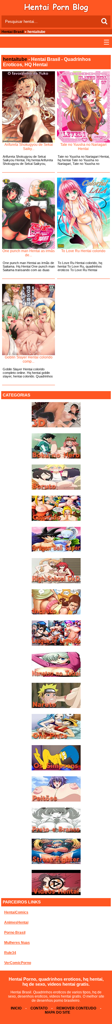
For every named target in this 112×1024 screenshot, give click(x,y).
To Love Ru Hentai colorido (83, 251)
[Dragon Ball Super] (56, 551)
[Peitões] (56, 800)
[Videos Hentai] (56, 894)
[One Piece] (56, 738)
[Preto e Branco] (56, 831)
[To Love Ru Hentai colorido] (83, 213)
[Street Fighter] (56, 863)
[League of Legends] (56, 644)
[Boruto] (56, 488)
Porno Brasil (14, 932)
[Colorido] (56, 520)
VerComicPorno (17, 963)
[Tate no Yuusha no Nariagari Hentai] (83, 107)
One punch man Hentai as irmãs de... (28, 253)
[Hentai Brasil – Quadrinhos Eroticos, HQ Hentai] (56, 11)
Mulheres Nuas (17, 943)
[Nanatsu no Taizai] (56, 676)
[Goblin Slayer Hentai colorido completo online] (28, 319)
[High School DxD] (56, 582)
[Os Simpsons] (56, 769)
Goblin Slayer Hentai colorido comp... (29, 359)
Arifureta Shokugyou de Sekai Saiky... (28, 147)
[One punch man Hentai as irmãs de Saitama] (28, 213)
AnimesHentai (16, 922)
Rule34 (10, 953)
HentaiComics (16, 912)
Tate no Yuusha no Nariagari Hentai (83, 147)
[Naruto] (56, 707)
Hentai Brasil (12, 32)
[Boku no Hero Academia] (56, 457)
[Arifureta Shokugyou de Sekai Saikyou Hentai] (28, 107)
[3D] (56, 426)
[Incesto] (56, 613)
